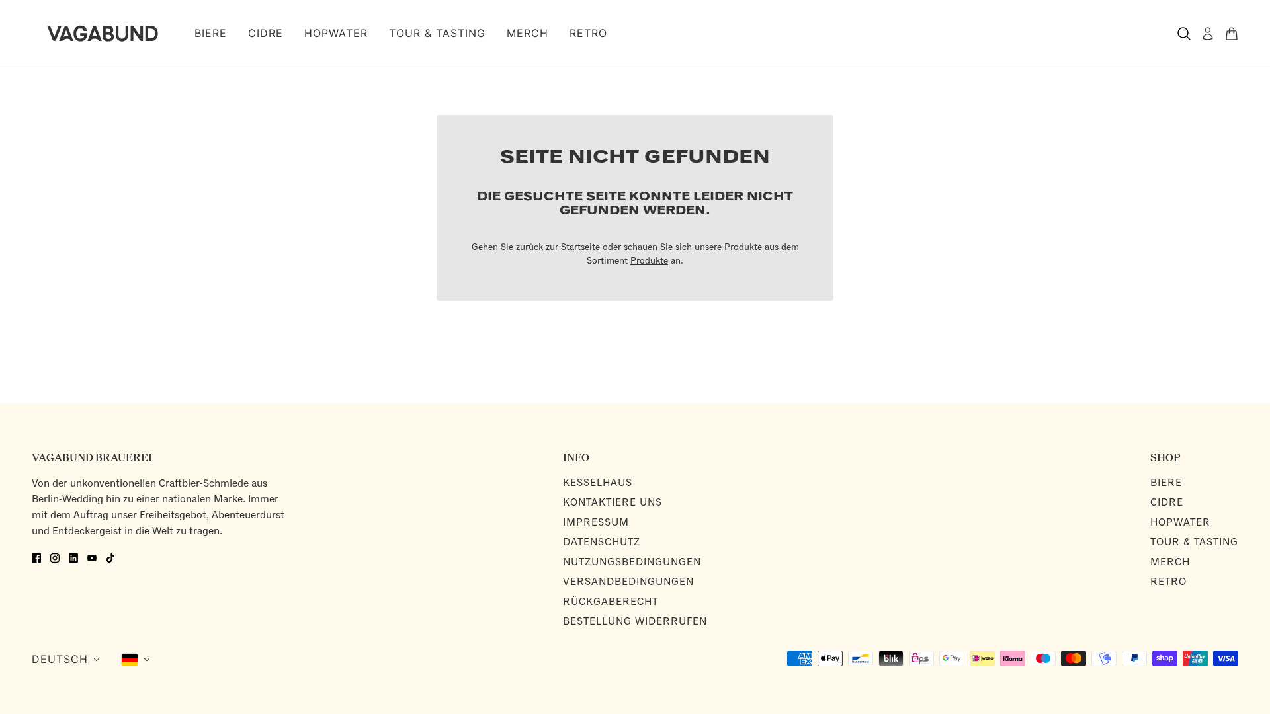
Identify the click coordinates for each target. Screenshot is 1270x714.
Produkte (649, 261)
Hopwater (1180, 523)
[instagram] (55, 557)
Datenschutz (601, 542)
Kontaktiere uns (612, 503)
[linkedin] (73, 557)
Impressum (596, 523)
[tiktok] (110, 557)
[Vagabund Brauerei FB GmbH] (102, 34)
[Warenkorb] (1231, 33)
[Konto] (1207, 33)
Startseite (580, 247)
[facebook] (36, 557)
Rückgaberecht (610, 602)
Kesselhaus (597, 483)
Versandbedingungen (628, 582)
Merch (1170, 562)
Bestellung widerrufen (635, 622)
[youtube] (92, 557)
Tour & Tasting (1194, 542)
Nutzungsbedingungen (632, 562)
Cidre (1166, 503)
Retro (1168, 582)
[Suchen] (1184, 33)
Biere (1166, 483)
